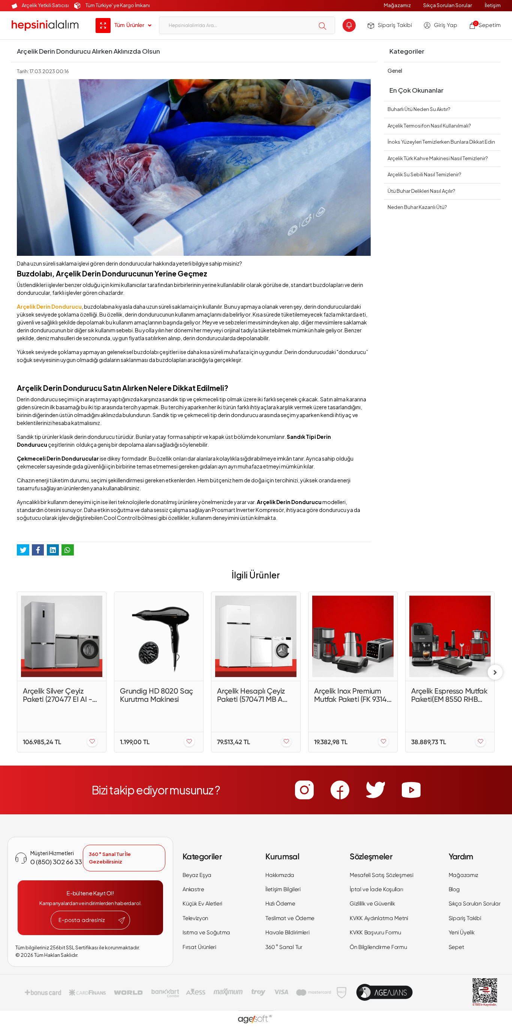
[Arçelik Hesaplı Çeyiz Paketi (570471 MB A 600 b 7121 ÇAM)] (255, 636)
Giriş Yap (445, 25)
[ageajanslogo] (384, 992)
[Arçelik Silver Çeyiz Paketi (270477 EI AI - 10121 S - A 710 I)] (61, 636)
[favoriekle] (92, 742)
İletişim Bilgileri (283, 889)
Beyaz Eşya (197, 875)
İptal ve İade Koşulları (376, 889)
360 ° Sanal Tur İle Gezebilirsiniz (110, 858)
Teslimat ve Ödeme (289, 918)
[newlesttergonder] (121, 920)
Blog (454, 889)
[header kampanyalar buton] (349, 25)
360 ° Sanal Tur (283, 947)
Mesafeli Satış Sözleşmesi (381, 875)
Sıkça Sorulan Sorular (447, 5)
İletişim (493, 5)
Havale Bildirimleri (287, 932)
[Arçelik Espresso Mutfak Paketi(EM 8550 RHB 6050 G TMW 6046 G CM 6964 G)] (450, 636)
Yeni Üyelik (462, 932)
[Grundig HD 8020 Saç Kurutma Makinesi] (158, 636)
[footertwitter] (375, 790)
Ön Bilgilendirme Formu (378, 947)
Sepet (456, 947)
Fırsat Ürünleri (199, 947)
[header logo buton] (45, 25)
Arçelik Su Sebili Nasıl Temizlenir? (424, 174)
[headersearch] (322, 26)
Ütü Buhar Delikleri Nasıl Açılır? (421, 191)
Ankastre (193, 889)
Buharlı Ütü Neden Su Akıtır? (419, 109)
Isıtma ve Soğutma (206, 932)
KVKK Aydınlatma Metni (379, 918)
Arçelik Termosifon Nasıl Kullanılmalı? (429, 126)
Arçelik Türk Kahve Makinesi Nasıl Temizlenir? (438, 158)
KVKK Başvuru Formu (375, 932)
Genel (395, 70)
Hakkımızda (279, 875)
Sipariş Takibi (395, 25)
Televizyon (195, 918)
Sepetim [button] (488, 25)
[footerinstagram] (304, 790)
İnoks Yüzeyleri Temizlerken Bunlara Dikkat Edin (441, 142)
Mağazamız (397, 5)
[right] (495, 672)
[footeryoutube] (411, 790)
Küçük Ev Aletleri (202, 903)
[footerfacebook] (340, 790)
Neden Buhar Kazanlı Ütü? (417, 207)
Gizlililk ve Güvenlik (372, 903)
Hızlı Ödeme (280, 903)
